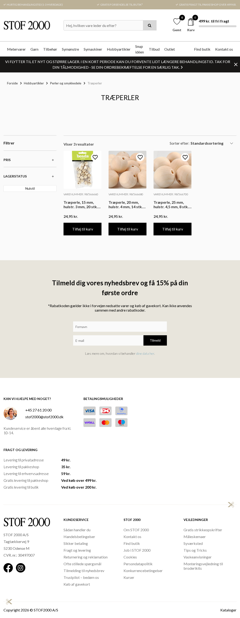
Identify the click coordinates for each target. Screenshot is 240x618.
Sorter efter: (179, 143)
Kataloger (228, 610)
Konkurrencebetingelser (143, 570)
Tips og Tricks (195, 550)
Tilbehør (50, 49)
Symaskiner (93, 49)
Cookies (130, 557)
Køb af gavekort (77, 584)
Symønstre (70, 49)
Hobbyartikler (119, 49)
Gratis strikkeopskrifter (203, 530)
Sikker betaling (76, 543)
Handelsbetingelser (79, 536)
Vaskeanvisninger (198, 557)
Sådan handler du (77, 530)
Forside (12, 83)
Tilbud (154, 49)
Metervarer (16, 49)
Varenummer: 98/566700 (171, 194)
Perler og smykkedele (65, 83)
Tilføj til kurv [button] (82, 229)
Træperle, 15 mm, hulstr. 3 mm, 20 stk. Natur (81, 204)
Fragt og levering (77, 550)
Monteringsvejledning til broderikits (203, 565)
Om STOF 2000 (136, 530)
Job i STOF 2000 (137, 550)
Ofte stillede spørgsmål (82, 563)
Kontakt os (224, 49)
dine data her (145, 353)
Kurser (129, 577)
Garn (34, 49)
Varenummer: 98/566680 (126, 194)
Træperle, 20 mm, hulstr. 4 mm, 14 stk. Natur (126, 204)
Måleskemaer (195, 536)
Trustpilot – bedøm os (81, 577)
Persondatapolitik (138, 563)
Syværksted (193, 543)
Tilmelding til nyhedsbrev (84, 570)
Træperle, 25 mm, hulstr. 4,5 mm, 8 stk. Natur (171, 204)
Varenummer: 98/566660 (81, 194)
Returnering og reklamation (86, 557)
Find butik (202, 49)
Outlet (169, 49)
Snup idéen (139, 49)
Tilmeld (155, 340)
